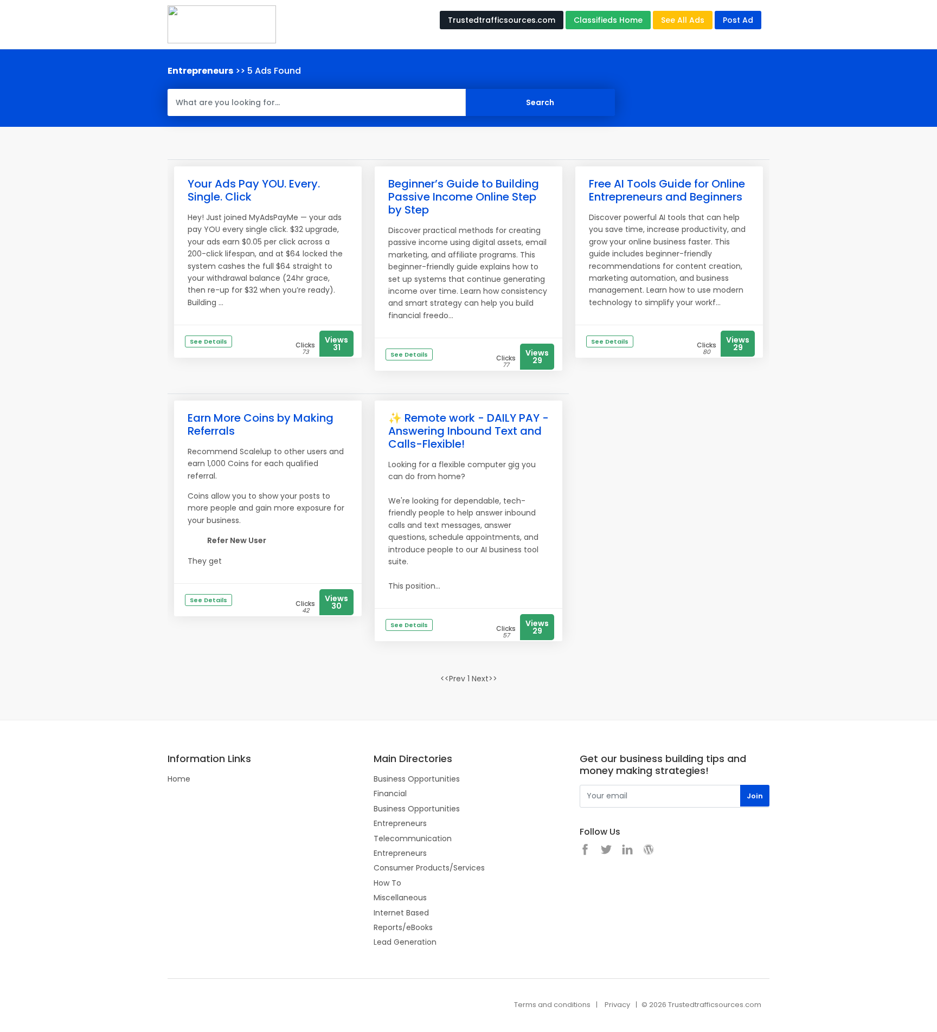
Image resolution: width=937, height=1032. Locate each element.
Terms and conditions (552, 1004)
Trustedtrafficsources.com (501, 20)
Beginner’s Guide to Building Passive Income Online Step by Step (463, 196)
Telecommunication (413, 838)
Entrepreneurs (400, 823)
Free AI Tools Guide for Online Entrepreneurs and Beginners (667, 190)
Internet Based (401, 912)
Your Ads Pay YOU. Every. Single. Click (254, 190)
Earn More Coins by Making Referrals (260, 424)
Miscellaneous (400, 897)
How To (387, 883)
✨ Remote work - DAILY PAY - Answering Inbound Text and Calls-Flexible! (468, 430)
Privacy (617, 1004)
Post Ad (738, 20)
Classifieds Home (608, 20)
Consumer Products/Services (429, 867)
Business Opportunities (417, 778)
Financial (390, 793)
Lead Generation (405, 942)
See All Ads (682, 20)
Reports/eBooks (403, 927)
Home (179, 778)
